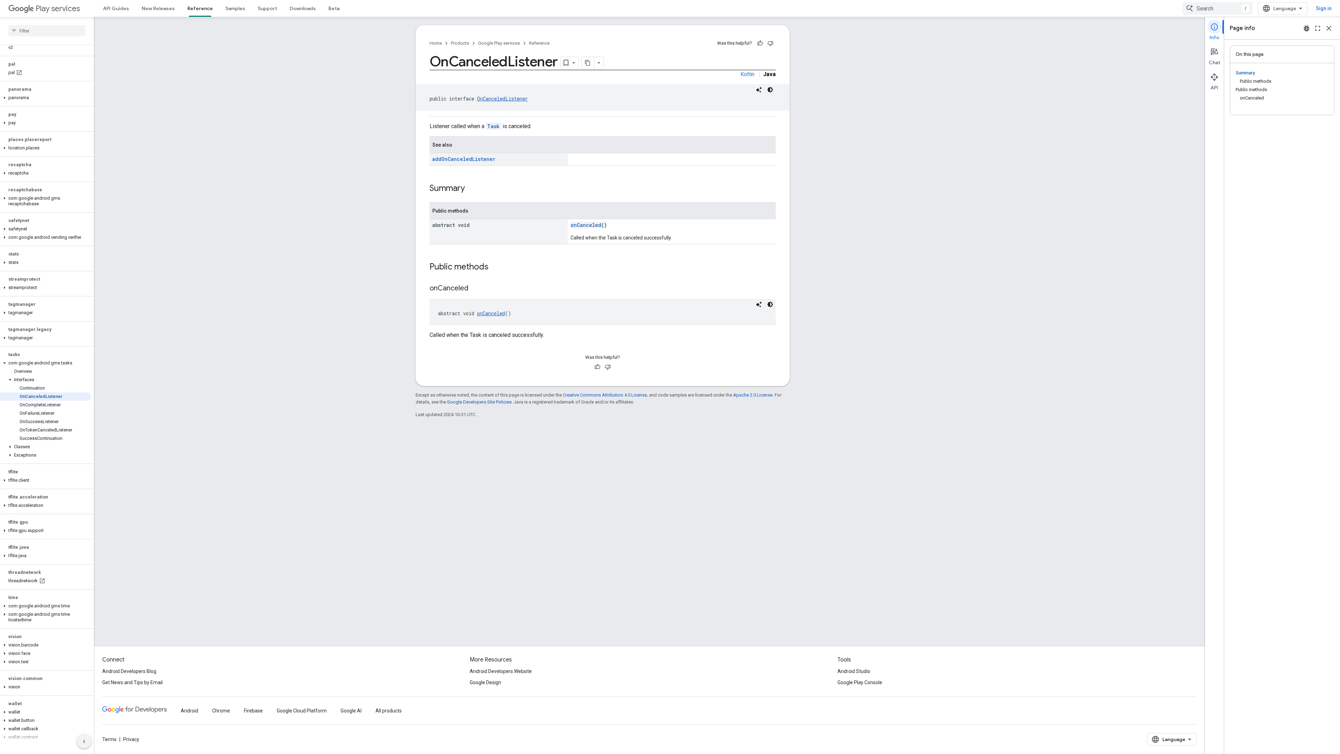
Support (267, 8)
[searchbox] (46, 30)
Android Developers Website (501, 671)
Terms (109, 739)
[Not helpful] (770, 43)
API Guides (116, 8)
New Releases (158, 8)
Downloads (303, 8)
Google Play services (499, 43)
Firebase (253, 711)
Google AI (351, 711)
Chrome (221, 711)
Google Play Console (860, 682)
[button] (45, 98)
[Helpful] (760, 43)
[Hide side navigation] (84, 741)
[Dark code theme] (770, 89)
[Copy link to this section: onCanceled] (475, 288)
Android (189, 711)
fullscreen (1317, 28)
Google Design (485, 682)
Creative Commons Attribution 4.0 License (605, 395)
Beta (334, 8)
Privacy (131, 739)
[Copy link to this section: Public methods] (495, 267)
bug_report (1306, 28)
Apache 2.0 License (753, 395)
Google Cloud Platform (302, 711)
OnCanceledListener (502, 98)
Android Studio (854, 671)
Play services (58, 8)
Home (436, 43)
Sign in (1324, 8)
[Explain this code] (759, 89)
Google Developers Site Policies (479, 402)
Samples (235, 8)
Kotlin (747, 74)
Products (460, 43)
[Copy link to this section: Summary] (472, 189)
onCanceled (586, 225)
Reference (200, 8)
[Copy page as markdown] (588, 63)
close (1329, 28)
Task (493, 126)
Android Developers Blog (129, 671)
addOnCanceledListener (464, 159)
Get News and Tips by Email (132, 682)
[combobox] (1217, 8)
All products (388, 711)
